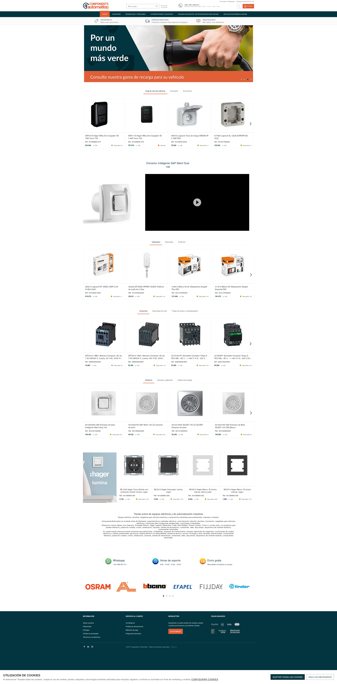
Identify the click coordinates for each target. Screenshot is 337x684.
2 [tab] (244, 79)
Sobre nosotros (88, 623)
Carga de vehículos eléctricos (155, 91)
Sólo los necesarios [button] (320, 677)
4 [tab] (251, 79)
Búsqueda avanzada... (164, 6)
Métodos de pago (132, 630)
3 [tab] (247, 79)
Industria (116, 14)
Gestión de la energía (184, 380)
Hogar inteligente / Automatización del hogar (198, 14)
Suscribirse (175, 631)
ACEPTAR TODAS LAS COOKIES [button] (288, 677)
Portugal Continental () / (245, 1)
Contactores (143, 311)
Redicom (174, 647)
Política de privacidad (90, 633)
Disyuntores (169, 242)
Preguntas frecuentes (133, 633)
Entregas (86, 630)
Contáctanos (130, 623)
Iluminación (174, 91)
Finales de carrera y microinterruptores (185, 311)
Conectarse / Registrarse (227, 1)
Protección (181, 242)
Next (250, 124)
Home (104, 14)
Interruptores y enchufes (162, 14)
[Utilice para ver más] (237, 53)
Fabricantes (87, 626)
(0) (249, 6)
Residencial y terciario (136, 14)
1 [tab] (241, 79)
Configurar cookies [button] (204, 679)
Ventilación (148, 380)
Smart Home (187, 91)
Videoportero (156, 242)
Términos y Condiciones (91, 637)
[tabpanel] (98, 586)
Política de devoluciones (134, 626)
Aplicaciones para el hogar (235, 14)
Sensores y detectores (165, 380)
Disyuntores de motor (159, 311)
